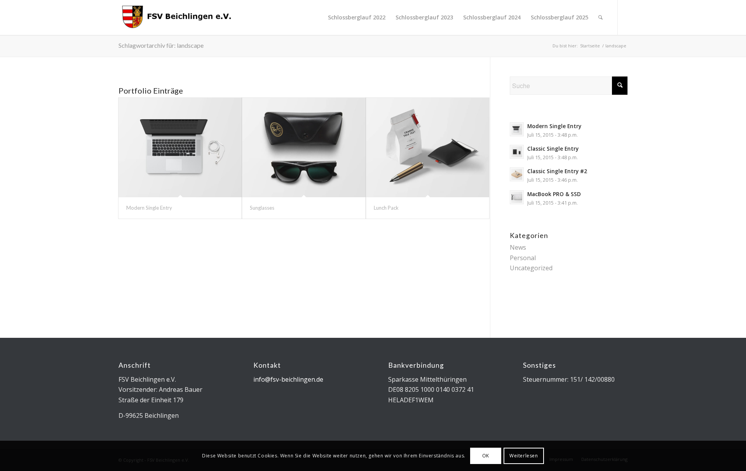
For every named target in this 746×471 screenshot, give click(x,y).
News (518, 247)
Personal (523, 258)
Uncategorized (531, 268)
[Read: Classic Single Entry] (517, 152)
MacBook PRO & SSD (554, 194)
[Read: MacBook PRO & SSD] (517, 197)
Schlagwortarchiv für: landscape (161, 45)
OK (485, 455)
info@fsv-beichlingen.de (288, 379)
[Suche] (600, 17)
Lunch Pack (386, 208)
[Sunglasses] (303, 148)
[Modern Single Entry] (180, 148)
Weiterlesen (523, 455)
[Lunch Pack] (427, 148)
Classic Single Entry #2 (557, 171)
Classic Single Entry (553, 148)
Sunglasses (262, 208)
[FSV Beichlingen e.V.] (177, 17)
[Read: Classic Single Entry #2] (517, 174)
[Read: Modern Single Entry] (517, 129)
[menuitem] (356, 17)
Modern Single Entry (149, 208)
